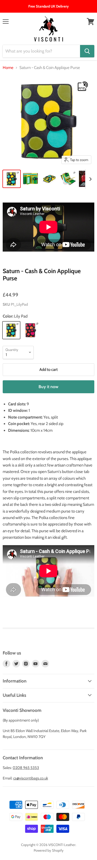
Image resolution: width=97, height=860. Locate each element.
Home (8, 67)
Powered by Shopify (49, 850)
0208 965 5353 (26, 767)
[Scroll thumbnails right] (89, 179)
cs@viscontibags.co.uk (30, 778)
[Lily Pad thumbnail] (11, 178)
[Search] (87, 51)
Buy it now (48, 386)
